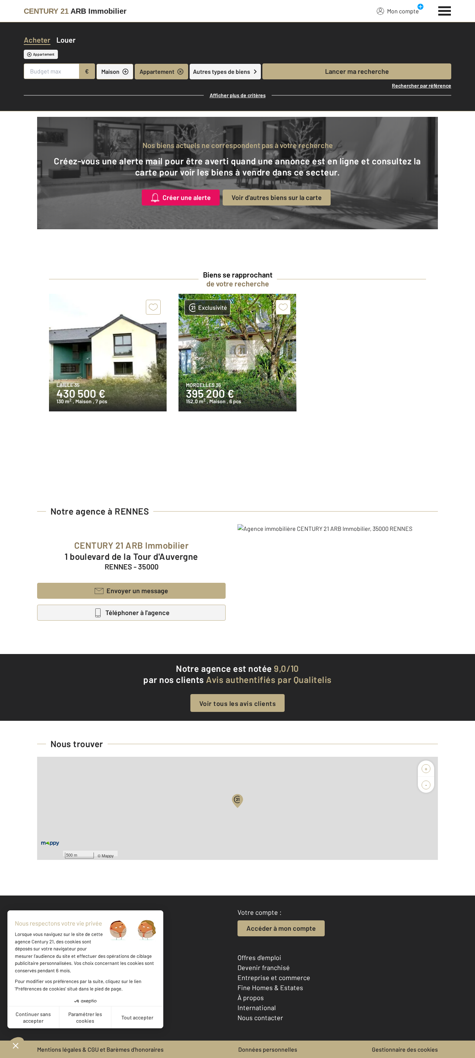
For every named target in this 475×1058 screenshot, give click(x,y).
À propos (251, 997)
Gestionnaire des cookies (405, 1049)
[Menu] (444, 10)
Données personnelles (267, 1049)
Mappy (108, 855)
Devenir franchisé (264, 967)
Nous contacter (260, 1017)
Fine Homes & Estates (270, 987)
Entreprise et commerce (274, 977)
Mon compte (403, 10)
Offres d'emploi (259, 957)
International (257, 1007)
